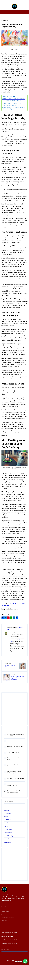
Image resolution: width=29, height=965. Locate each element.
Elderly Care (7, 842)
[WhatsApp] (11, 617)
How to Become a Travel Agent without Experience (17, 677)
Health (6, 816)
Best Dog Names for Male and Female (10, 665)
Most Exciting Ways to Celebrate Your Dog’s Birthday (14, 108)
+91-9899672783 (9, 936)
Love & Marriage (9, 836)
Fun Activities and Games (11, 102)
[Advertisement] (14, 709)
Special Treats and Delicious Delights (15, 103)
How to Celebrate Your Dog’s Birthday (14, 98)
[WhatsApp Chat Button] (25, 961)
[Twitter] (5, 617)
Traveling (6, 823)
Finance (6, 807)
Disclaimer (4, 920)
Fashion (6, 826)
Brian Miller (9, 19)
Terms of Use (4, 914)
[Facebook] (2, 617)
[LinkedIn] (14, 617)
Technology (7, 813)
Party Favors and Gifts (11, 105)
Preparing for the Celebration (13, 100)
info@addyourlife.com (11, 932)
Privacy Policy (5, 911)
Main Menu (5, 12)
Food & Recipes (8, 820)
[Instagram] (7, 955)
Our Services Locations (7, 917)
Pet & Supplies (4, 20)
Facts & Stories (8, 832)
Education (7, 810)
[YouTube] (10, 955)
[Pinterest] (8, 617)
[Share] (17, 617)
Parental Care (8, 839)
